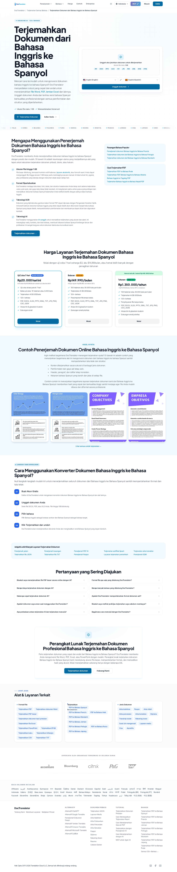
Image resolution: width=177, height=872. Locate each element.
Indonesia (15, 792)
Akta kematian (140, 714)
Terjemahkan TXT (42, 738)
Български (44, 789)
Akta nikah (148, 709)
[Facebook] (155, 865)
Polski (123, 792)
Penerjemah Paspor (81, 554)
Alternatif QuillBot (71, 834)
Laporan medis (145, 723)
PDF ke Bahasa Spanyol (78, 707)
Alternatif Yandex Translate (75, 824)
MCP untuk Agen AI (123, 840)
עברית (139, 789)
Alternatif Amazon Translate (75, 827)
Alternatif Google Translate (75, 814)
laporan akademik (63, 172)
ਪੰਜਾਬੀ (117, 792)
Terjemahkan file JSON (23, 554)
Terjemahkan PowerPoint (27, 728)
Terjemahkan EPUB (48, 728)
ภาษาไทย (78, 796)
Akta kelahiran (124, 709)
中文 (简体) (138, 796)
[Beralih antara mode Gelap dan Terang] (111, 3)
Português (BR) (132, 792)
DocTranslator (22, 808)
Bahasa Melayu (84, 792)
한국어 (56, 792)
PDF (43, 91)
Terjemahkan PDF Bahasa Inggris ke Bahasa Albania (126, 175)
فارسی (110, 789)
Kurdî (62, 792)
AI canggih (42, 220)
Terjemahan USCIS (97, 811)
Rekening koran (141, 719)
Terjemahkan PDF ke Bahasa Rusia (120, 171)
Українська (113, 796)
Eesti (104, 789)
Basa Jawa (39, 792)
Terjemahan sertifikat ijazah (114, 551)
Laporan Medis (96, 814)
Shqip (43, 796)
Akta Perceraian (96, 824)
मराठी (75, 792)
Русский (14, 796)
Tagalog (97, 796)
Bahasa (59, 4)
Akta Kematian (95, 828)
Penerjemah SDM (140, 554)
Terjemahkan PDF (25, 709)
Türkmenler (87, 796)
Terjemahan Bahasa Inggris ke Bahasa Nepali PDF (125, 181)
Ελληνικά (89, 789)
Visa (121, 728)
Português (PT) (146, 792)
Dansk (73, 789)
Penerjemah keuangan (52, 551)
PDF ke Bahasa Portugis (78, 726)
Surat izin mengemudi (127, 723)
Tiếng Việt (128, 796)
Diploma (153, 714)
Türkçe (104, 796)
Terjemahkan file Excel (26, 723)
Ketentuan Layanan (33, 812)
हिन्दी (144, 789)
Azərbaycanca (32, 789)
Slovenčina (24, 796)
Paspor (137, 709)
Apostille (130, 728)
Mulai (38, 321)
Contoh (79, 4)
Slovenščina (34, 796)
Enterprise (90, 4)
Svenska (58, 796)
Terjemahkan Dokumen (29, 117)
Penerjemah (45, 4)
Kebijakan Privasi (48, 812)
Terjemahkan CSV (25, 738)
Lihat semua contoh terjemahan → (88, 446)
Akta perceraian (125, 714)
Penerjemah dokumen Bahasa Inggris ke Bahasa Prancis (128, 151)
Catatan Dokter (96, 845)
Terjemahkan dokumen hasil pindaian (32, 719)
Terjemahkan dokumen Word (46, 709)
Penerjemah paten (21, 551)
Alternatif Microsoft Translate (75, 830)
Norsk (105, 792)
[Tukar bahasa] (121, 80)
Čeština (66, 789)
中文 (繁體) (148, 796)
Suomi (117, 789)
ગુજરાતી (132, 789)
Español (97, 789)
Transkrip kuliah (125, 719)
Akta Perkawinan (96, 821)
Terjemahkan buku (25, 733)
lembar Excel (52, 91)
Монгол (69, 792)
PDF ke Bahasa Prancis (77, 712)
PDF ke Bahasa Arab (98, 712)
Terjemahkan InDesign (44, 733)
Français (124, 789)
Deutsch (80, 789)
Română (157, 792)
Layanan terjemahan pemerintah (116, 554)
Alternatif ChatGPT (72, 811)
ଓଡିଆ (111, 792)
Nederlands (96, 792)
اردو (120, 796)
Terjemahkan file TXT (52, 554)
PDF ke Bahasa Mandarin (78, 717)
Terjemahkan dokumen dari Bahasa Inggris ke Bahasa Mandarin (130, 158)
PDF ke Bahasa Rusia (99, 726)
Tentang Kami (19, 812)
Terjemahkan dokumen (78, 671)
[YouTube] (160, 865)
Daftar (157, 4)
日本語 (30, 792)
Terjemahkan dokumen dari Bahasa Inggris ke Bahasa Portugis (130, 155)
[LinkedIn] (150, 865)
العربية (22, 789)
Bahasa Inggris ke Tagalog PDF (118, 178)
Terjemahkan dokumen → (25, 233)
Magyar (158, 789)
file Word (35, 91)
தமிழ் (65, 796)
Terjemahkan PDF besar (27, 714)
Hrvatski (151, 789)
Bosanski (58, 789)
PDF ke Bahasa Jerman (77, 722)
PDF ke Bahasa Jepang (77, 731)
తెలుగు (70, 796)
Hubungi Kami (103, 671)
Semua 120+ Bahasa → (149, 851)
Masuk (146, 4)
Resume (93, 841)
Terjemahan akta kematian (143, 551)
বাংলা (51, 789)
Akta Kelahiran (95, 818)
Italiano (23, 792)
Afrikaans (14, 789)
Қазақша (48, 792)
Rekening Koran (96, 838)
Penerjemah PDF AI (81, 551)
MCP (134, 4)
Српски (50, 796)
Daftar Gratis (49, 117)
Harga (70, 4)
